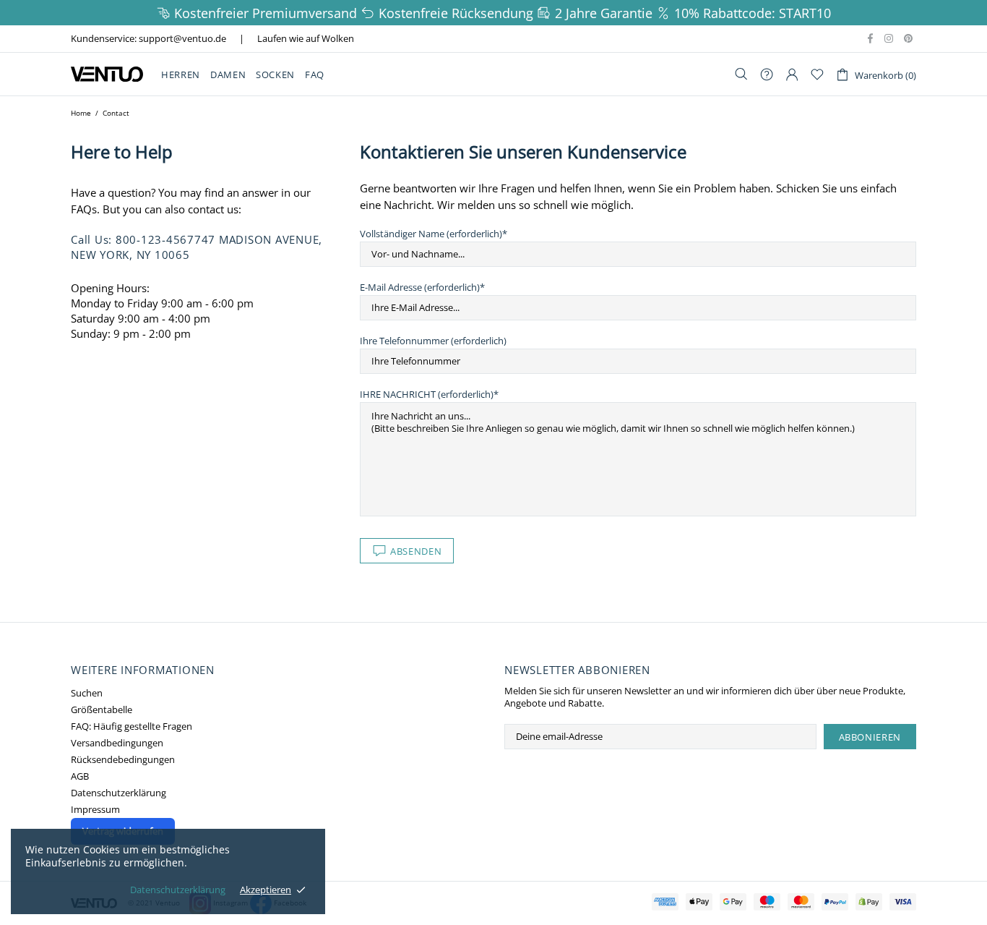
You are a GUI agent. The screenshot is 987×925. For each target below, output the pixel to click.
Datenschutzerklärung (118, 793)
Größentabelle (101, 710)
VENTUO (107, 74)
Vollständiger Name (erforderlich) (431, 234)
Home (81, 113)
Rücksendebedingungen (123, 760)
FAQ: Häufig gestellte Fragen (131, 726)
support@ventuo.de (182, 38)
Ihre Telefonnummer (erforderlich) (433, 341)
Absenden (415, 551)
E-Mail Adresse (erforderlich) (420, 287)
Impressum (95, 809)
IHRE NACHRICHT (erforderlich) (427, 394)
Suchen (87, 693)
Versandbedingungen (117, 743)
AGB (80, 776)
